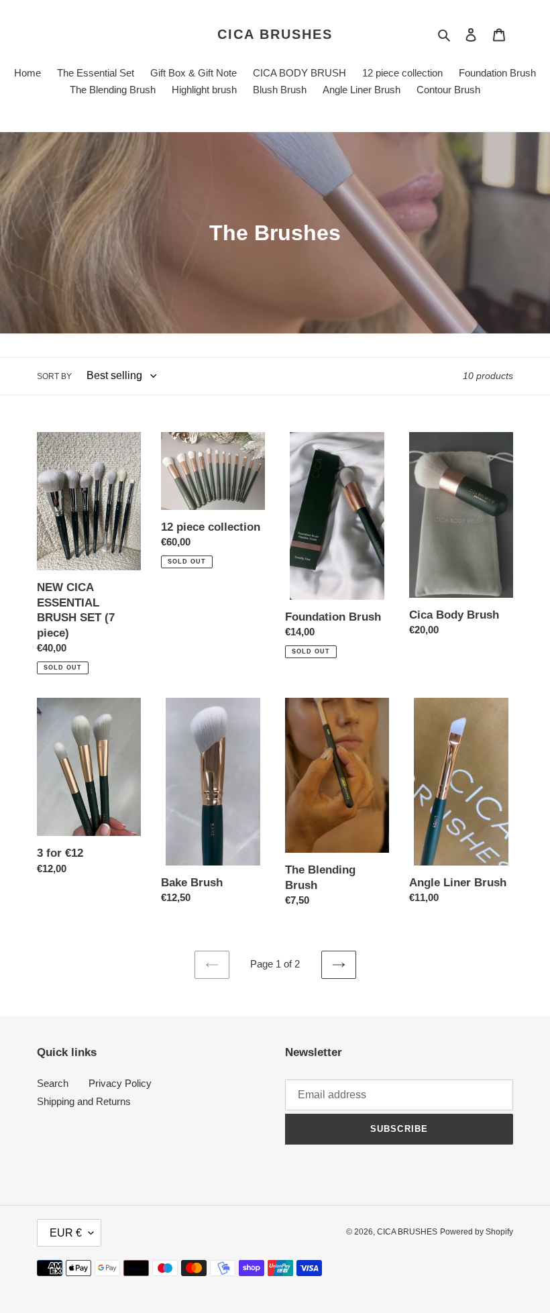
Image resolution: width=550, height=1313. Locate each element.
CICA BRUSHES (275, 34)
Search (52, 1083)
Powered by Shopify (476, 1232)
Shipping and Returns (84, 1101)
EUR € (66, 1233)
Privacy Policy (120, 1083)
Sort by (54, 376)
